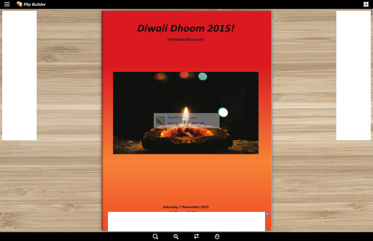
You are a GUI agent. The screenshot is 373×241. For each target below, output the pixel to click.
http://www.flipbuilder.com (186, 123)
